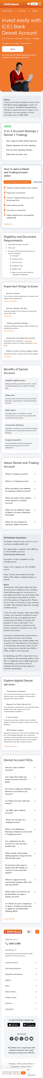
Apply (12, 49)
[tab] (17, 182)
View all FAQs (9, 919)
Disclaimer (15, 1066)
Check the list (9, 331)
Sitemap (12, 1064)
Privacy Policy (26, 1066)
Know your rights (10, 301)
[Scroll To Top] (37, 932)
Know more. (17, 1073)
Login (34, 4)
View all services (10, 746)
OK (23, 1073)
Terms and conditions (25, 1064)
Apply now (8, 224)
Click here (7, 356)
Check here (8, 316)
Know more (25, 43)
